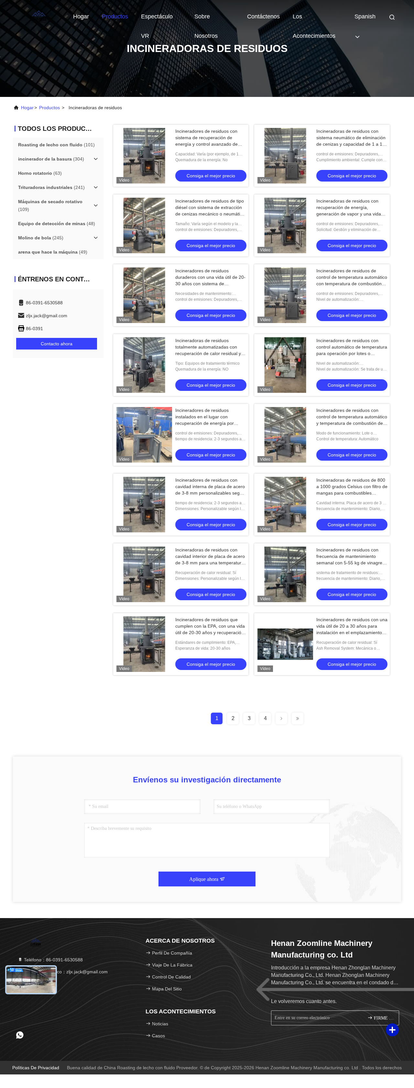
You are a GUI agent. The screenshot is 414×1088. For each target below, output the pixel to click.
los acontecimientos (314, 19)
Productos (115, 16)
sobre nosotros (206, 19)
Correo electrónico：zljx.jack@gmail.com (65, 971)
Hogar (81, 16)
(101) (56, 144)
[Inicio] (39, 16)
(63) (40, 173)
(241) (51, 187)
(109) (50, 205)
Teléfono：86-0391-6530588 (53, 959)
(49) (52, 252)
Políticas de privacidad (35, 1067)
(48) (56, 223)
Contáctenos (263, 16)
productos (49, 107)
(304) (51, 159)
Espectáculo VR (157, 19)
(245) (40, 237)
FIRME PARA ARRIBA (383, 1018)
